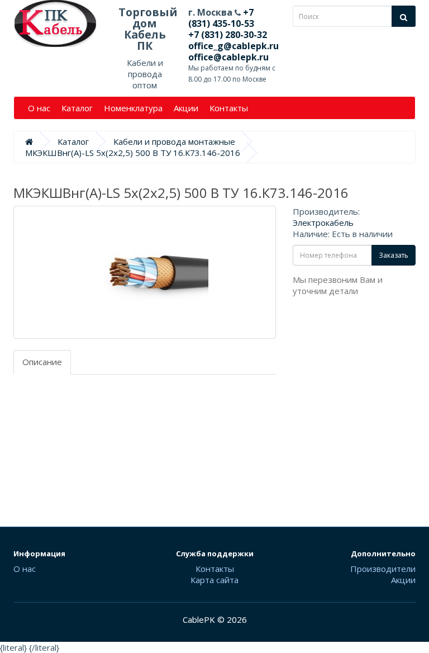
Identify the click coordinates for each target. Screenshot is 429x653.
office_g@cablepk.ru (233, 46)
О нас (39, 107)
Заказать (393, 255)
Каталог (77, 107)
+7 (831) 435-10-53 (221, 18)
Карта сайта (214, 579)
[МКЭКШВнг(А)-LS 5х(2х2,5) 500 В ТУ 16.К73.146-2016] (144, 272)
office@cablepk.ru (228, 57)
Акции (186, 107)
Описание (42, 361)
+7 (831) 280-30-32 (227, 35)
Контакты (228, 107)
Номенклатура (133, 107)
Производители (383, 568)
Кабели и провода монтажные (174, 141)
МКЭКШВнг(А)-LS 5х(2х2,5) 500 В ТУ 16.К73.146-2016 (132, 152)
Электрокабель (323, 222)
